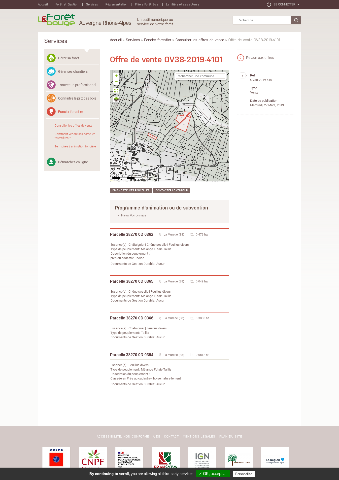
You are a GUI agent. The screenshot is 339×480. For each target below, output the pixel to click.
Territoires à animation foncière (75, 146)
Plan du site (230, 436)
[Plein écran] (116, 91)
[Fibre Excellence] (239, 461)
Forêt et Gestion (67, 4)
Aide (156, 436)
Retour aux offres (260, 58)
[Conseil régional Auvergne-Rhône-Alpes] (275, 461)
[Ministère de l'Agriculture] (129, 461)
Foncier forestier (70, 111)
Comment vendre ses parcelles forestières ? (75, 136)
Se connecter (284, 4)
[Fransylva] (166, 461)
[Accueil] (56, 20)
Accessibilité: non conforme (123, 436)
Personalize (243, 474)
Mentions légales (199, 436)
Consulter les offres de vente (73, 125)
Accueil (43, 4)
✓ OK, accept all (213, 474)
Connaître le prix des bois (77, 98)
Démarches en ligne (73, 162)
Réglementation (116, 4)
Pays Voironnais (133, 215)
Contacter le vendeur (172, 190)
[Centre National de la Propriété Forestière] (93, 461)
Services (92, 4)
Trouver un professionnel (77, 84)
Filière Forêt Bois (146, 4)
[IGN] (202, 461)
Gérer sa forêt (68, 58)
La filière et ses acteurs (183, 4)
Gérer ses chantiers (73, 71)
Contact (171, 436)
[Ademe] (56, 461)
